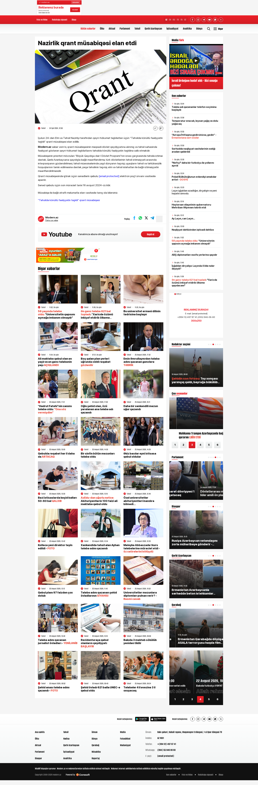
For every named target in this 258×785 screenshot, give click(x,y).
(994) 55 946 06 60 (166, 750)
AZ (166, 19)
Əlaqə (74, 19)
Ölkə (102, 29)
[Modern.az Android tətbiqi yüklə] (142, 719)
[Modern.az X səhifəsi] (221, 19)
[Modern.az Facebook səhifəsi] (192, 19)
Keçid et (150, 234)
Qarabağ (95, 745)
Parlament (125, 29)
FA (181, 19)
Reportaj (96, 758)
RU (174, 19)
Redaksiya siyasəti (59, 19)
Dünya (199, 29)
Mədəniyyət (125, 745)
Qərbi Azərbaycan (153, 29)
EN (170, 19)
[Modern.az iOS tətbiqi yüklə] (158, 719)
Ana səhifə (39, 732)
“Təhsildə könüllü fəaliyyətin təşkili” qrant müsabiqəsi (69, 200)
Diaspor (38, 758)
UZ (185, 19)
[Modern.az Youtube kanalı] (209, 19)
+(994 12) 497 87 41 (166, 744)
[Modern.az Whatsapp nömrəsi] (215, 19)
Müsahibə (96, 752)
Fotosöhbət (125, 738)
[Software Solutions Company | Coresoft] (83, 774)
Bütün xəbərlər (88, 29)
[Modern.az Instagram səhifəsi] (198, 19)
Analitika (187, 29)
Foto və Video (42, 19)
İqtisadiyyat (172, 29)
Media (123, 732)
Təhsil (137, 29)
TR (178, 19)
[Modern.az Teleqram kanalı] (204, 19)
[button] (208, 344)
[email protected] (109, 176)
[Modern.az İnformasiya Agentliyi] (46, 719)
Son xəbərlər (171, 774)
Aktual (112, 29)
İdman (94, 732)
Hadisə (66, 738)
